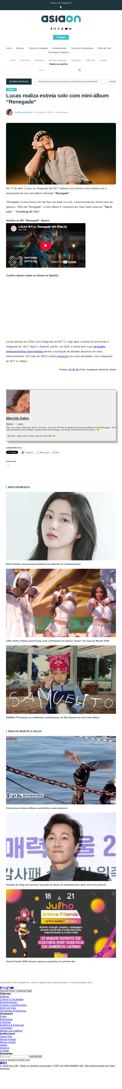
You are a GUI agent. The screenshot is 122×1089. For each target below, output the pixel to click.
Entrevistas (25, 60)
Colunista (5, 1022)
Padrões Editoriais (47, 1072)
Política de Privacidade (10, 1072)
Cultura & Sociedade (38, 48)
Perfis (13, 60)
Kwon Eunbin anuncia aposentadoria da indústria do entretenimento (68, 81)
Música (11, 89)
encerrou (63, 356)
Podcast (61, 37)
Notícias (20, 48)
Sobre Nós (90, 60)
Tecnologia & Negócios (58, 52)
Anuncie (4, 1048)
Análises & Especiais (58, 60)
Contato (103, 60)
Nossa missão (8, 1039)
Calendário (76, 60)
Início (9, 48)
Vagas (3, 1045)
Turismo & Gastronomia (82, 48)
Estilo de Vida (104, 48)
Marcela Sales (17, 418)
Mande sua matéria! (59, 64)
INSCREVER (36, 1056)
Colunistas (39, 60)
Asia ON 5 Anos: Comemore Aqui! (16, 991)
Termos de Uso (29, 1072)
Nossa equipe (8, 1042)
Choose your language (60, 3)
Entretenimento (59, 48)
